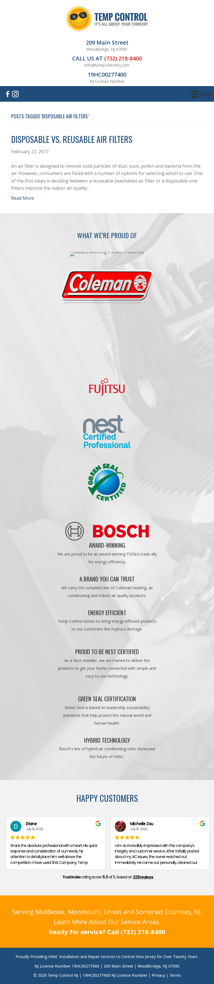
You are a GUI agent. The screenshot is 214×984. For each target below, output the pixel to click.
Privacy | (160, 975)
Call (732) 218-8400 (136, 931)
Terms (175, 975)
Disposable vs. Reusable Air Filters (71, 139)
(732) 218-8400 (123, 58)
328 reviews (143, 877)
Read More (22, 198)
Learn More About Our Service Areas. (107, 921)
